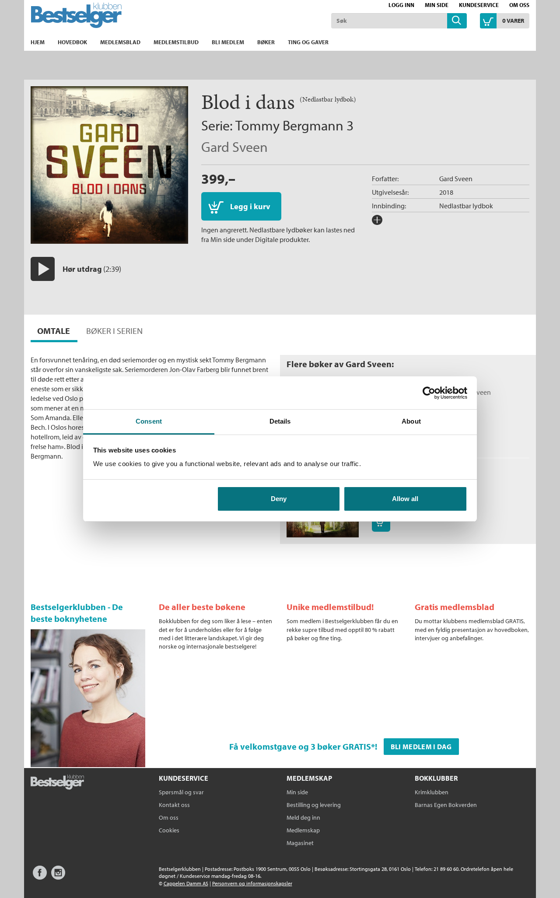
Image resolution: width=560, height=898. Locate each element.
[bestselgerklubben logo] (57, 783)
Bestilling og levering (314, 805)
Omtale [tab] (53, 330)
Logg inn (401, 4)
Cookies (169, 830)
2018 (446, 192)
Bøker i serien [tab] (114, 330)
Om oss (519, 4)
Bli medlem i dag (421, 746)
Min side (436, 4)
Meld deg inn (303, 817)
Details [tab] (280, 421)
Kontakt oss (174, 805)
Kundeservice (479, 4)
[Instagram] (58, 876)
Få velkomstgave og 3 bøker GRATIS (300, 746)
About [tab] (411, 421)
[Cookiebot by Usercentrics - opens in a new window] (429, 393)
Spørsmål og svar (181, 792)
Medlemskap (303, 830)
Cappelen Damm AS (186, 883)
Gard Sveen (234, 146)
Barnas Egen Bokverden (446, 805)
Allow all (405, 498)
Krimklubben (431, 792)
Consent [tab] (149, 421)
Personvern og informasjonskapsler (252, 883)
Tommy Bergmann (289, 125)
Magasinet (300, 843)
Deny (279, 498)
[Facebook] (40, 876)
